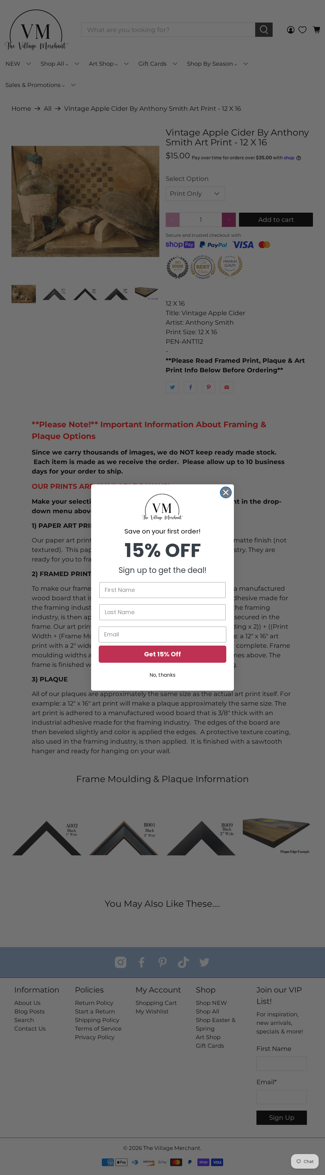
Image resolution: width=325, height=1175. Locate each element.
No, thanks (162, 675)
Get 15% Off (162, 654)
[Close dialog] (225, 492)
